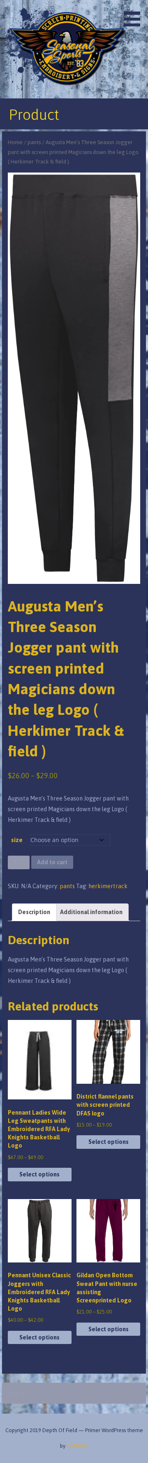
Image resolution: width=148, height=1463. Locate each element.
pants (34, 142)
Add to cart (52, 862)
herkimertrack (107, 886)
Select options (39, 1174)
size (17, 840)
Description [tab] (34, 912)
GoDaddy (77, 1446)
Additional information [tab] (91, 912)
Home (15, 142)
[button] (135, 14)
